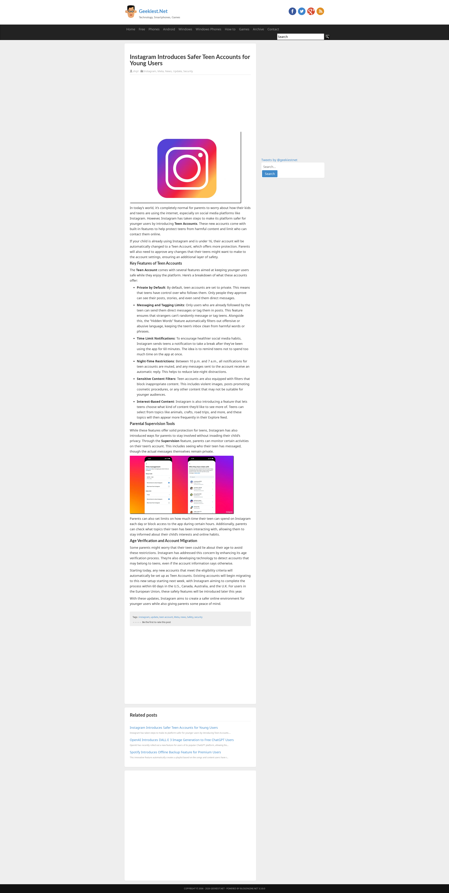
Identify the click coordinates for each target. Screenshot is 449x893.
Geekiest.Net (153, 11)
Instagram (150, 71)
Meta (161, 71)
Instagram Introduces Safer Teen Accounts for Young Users (174, 727)
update (154, 617)
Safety (190, 617)
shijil (136, 71)
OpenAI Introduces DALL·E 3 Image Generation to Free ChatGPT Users (182, 740)
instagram (144, 617)
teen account (166, 617)
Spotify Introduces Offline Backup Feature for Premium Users (175, 752)
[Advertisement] (171, 48)
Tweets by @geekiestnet (279, 160)
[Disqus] (190, 825)
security (198, 617)
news (183, 617)
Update (177, 71)
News (168, 71)
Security (188, 71)
